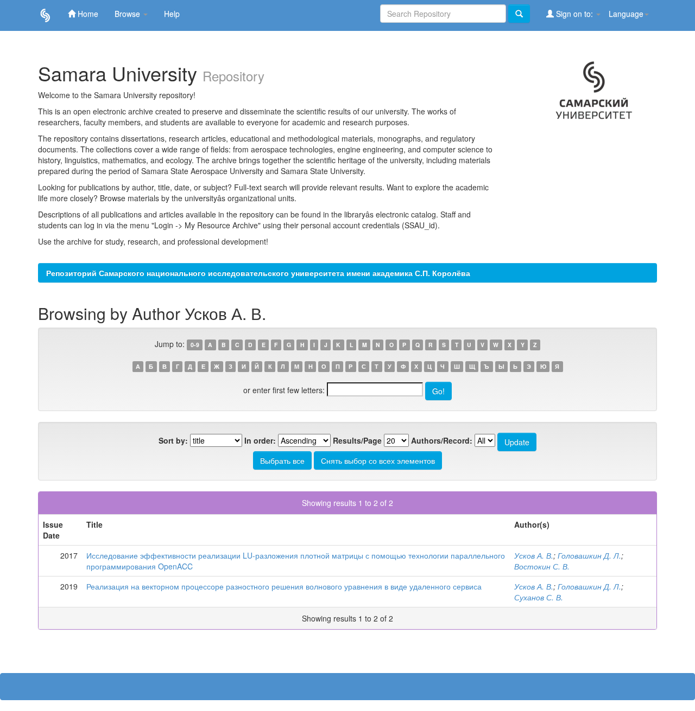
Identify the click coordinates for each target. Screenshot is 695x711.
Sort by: (173, 440)
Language (626, 13)
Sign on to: (574, 13)
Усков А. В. (533, 555)
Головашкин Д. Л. (589, 555)
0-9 (195, 345)
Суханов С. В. (538, 597)
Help (172, 13)
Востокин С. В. (542, 566)
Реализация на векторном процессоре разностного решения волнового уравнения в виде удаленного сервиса (284, 586)
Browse (128, 13)
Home (86, 13)
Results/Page (357, 440)
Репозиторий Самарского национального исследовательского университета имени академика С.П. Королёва (258, 272)
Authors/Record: (441, 440)
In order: (260, 440)
